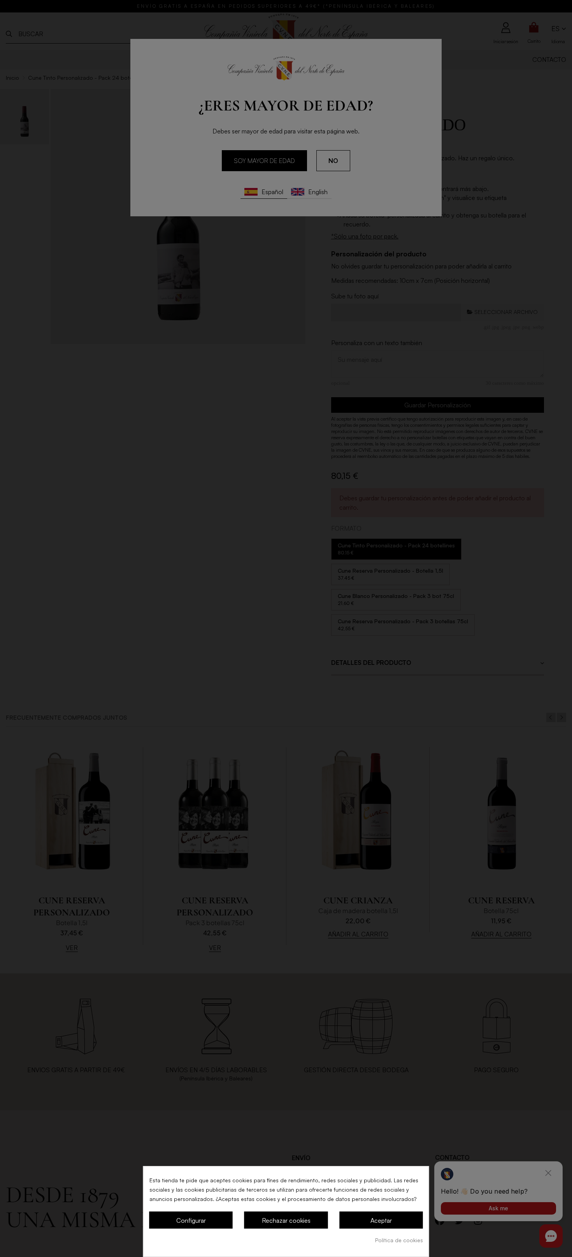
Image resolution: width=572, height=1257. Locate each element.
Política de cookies (399, 1240)
